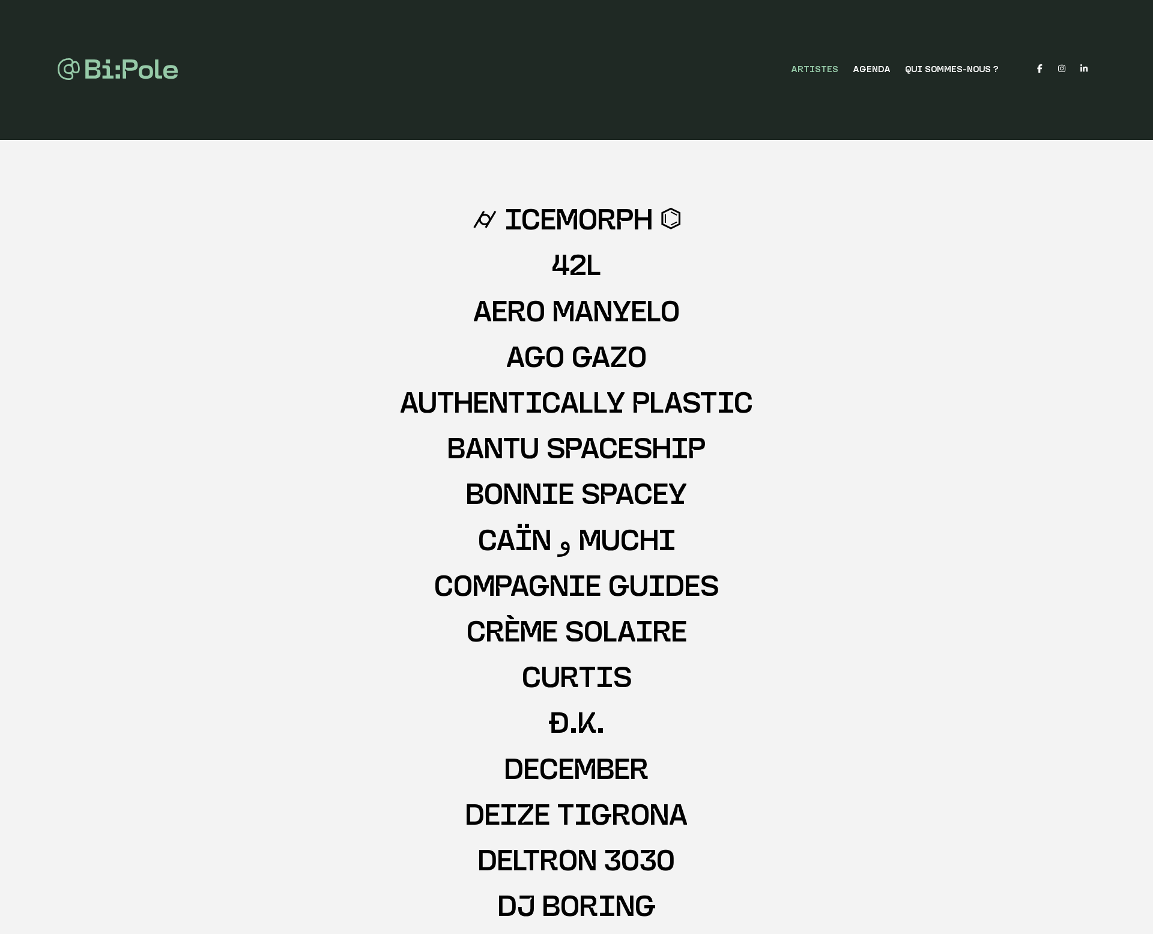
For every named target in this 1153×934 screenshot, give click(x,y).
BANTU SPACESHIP (576, 451)
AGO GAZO (576, 360)
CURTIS (577, 680)
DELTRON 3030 (576, 863)
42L (576, 268)
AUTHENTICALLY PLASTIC (576, 406)
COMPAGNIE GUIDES (576, 589)
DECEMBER (576, 772)
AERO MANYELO (576, 314)
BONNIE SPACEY (576, 497)
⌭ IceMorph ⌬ (577, 222)
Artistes (814, 70)
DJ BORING (577, 909)
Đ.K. (576, 726)
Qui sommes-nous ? (952, 70)
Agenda (872, 70)
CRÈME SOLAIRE (577, 634)
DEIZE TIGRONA (576, 818)
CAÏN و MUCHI (577, 543)
